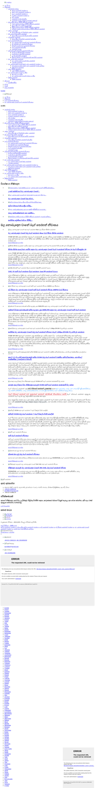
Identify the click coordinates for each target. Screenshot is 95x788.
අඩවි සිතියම (5, 525)
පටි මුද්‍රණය (15, 17)
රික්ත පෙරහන (12, 77)
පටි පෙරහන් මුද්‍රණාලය (47, 527)
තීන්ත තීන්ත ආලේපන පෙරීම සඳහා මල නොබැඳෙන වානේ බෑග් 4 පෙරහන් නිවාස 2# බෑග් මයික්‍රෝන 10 (47, 249)
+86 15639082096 (9, 553)
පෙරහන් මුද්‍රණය (13, 9)
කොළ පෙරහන (13, 30)
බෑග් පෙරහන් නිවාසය (15, 40)
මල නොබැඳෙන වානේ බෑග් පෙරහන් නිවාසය (26, 42)
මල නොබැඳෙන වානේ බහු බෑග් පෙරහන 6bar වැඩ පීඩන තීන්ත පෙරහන (35, 233)
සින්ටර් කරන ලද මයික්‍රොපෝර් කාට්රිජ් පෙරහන (27, 57)
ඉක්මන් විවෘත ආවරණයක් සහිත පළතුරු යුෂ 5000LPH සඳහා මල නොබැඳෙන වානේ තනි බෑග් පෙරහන (47, 310)
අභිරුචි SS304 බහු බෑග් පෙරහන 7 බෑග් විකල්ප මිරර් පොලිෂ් (31, 414)
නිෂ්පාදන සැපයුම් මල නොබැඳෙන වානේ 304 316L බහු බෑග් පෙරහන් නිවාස (37, 468)
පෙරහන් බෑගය (16, 49)
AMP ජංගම (13, 525)
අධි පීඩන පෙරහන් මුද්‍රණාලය (65, 527)
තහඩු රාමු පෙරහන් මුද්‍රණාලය (21, 12)
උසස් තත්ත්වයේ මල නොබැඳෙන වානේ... (24, 191)
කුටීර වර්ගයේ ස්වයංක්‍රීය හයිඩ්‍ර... (20, 206)
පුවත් (6, 86)
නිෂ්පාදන (7, 7)
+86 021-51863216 (10, 540)
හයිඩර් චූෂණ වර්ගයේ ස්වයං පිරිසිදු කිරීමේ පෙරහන (28, 29)
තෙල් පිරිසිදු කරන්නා (14, 69)
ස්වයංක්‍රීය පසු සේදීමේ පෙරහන (22, 25)
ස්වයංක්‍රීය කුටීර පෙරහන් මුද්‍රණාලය (28, 527)
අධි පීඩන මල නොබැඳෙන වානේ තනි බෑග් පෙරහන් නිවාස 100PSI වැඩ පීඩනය (38, 290)
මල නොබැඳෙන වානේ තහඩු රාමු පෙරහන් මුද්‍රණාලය (25, 64)
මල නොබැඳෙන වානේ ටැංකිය (17, 72)
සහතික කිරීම (12, 82)
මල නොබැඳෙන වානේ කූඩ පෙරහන (23, 61)
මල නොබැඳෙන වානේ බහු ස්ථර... (21, 199)
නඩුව (6, 84)
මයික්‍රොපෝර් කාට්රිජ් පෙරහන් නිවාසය (20, 51)
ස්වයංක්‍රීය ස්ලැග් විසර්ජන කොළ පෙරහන (25, 32)
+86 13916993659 (21, 540)
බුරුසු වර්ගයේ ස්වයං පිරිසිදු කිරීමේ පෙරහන (26, 24)
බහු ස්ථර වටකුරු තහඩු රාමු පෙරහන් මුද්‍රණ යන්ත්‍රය (28, 66)
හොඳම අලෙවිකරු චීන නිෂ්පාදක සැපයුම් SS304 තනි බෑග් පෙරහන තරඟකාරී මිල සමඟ (41, 385)
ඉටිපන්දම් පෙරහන (14, 37)
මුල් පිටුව (7, 5)
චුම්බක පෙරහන (17, 62)
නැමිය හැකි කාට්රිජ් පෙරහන (21, 52)
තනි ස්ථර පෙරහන (18, 67)
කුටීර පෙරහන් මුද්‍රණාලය (20, 10)
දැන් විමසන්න (5, 506)
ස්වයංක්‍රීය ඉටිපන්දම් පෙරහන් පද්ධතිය (24, 39)
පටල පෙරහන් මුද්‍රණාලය (20, 14)
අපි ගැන (7, 81)
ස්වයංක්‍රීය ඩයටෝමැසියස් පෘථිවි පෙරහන (25, 35)
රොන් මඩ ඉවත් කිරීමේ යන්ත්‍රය (23, 529)
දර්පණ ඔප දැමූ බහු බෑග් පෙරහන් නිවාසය (24, 454)
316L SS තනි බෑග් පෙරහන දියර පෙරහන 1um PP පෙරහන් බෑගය (33, 271)
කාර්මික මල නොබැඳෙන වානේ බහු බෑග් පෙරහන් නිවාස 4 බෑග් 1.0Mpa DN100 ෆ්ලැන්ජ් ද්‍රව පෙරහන (46, 332)
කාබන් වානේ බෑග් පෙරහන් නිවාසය (23, 45)
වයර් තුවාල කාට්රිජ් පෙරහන (21, 54)
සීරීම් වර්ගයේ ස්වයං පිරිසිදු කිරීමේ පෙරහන (25, 27)
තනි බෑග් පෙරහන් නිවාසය (18, 436)
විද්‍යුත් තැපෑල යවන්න (7, 532)
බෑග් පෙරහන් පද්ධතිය (19, 47)
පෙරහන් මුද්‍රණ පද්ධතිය (19, 19)
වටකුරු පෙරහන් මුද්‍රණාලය (20, 15)
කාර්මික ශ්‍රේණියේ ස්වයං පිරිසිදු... (20, 220)
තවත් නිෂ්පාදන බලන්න (15, 242)
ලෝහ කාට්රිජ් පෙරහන (19, 56)
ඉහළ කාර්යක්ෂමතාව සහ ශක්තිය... (21, 213)
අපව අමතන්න (9, 87)
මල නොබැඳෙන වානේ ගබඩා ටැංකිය (23, 76)
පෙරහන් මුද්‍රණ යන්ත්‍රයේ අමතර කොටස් (24, 20)
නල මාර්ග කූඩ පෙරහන (15, 59)
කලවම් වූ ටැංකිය (17, 74)
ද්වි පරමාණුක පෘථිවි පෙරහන (17, 34)
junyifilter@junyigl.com (11, 546)
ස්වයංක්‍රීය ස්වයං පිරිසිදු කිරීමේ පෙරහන (20, 22)
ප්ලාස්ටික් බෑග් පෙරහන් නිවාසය (22, 44)
